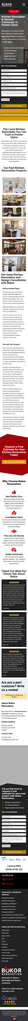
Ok (14, 1018)
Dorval (4, 941)
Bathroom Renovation (18, 716)
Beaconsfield (6, 936)
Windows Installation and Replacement (14, 917)
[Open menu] (23, 4)
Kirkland (4, 947)
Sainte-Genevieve (7, 958)
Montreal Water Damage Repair (11, 920)
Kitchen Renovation (8, 898)
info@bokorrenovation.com (10, 739)
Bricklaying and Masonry (9, 903)
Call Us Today (14, 11)
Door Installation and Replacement (12, 915)
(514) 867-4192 (8, 991)
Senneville (5, 961)
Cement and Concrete (8, 909)
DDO (3, 938)
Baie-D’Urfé (5, 933)
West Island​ (5, 930)
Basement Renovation (8, 906)
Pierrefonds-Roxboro (8, 950)
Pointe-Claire (6, 952)
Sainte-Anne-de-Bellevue (9, 955)
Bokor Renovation (13, 294)
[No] (26, 1015)
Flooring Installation (8, 912)
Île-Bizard (5, 944)
